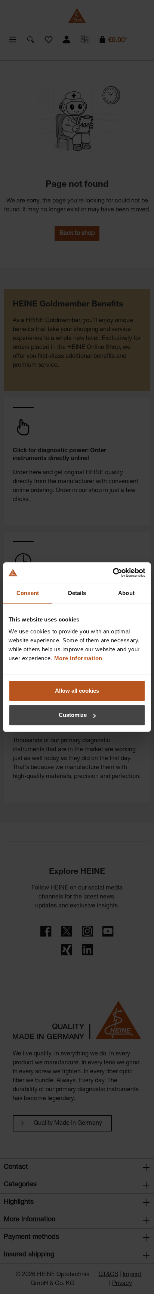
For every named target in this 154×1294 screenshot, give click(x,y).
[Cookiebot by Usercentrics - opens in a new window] (112, 572)
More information (78, 658)
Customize (73, 715)
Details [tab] (77, 593)
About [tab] (126, 593)
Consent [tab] (27, 593)
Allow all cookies (77, 690)
